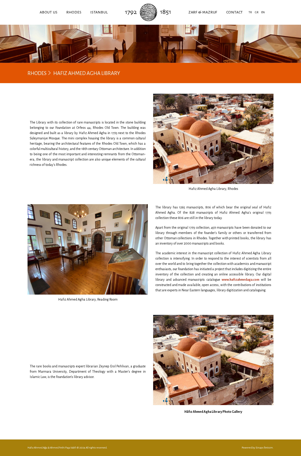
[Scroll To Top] (293, 451)
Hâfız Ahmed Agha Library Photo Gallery (213, 411)
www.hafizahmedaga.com (240, 279)
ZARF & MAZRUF (202, 12)
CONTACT (234, 12)
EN (263, 12)
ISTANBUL (99, 12)
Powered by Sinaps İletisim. (257, 447)
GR (257, 12)
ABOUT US (48, 12)
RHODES (74, 12)
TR (250, 12)
